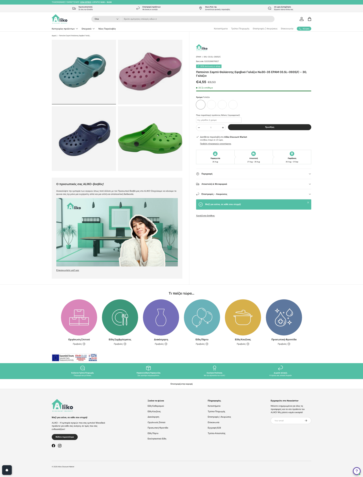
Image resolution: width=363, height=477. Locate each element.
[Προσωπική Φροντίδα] (284, 317)
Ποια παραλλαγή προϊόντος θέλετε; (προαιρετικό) (218, 115)
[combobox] (183, 19)
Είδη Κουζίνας (243, 339)
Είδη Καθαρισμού (156, 406)
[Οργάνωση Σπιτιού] (79, 317)
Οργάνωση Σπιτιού (79, 339)
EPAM (198, 57)
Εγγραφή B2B (214, 427)
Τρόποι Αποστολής (216, 433)
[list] (118, 106)
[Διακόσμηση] (161, 317)
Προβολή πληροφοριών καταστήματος (215, 144)
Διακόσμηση (161, 339)
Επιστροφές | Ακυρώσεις (265, 28)
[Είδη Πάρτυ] (202, 317)
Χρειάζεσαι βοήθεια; (205, 215)
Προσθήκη (269, 127)
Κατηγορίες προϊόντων (63, 28)
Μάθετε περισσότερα (65, 437)
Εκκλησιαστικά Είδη (157, 438)
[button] (309, 19)
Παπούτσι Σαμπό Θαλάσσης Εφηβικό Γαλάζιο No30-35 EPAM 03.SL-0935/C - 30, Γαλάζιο (75, 35)
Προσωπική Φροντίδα (283, 339)
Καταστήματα (221, 28)
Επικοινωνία (287, 28)
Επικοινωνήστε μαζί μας (67, 270)
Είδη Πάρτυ (202, 339)
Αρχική (54, 35)
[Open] (7, 470)
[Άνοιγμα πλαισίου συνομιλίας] (357, 471)
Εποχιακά (86, 28)
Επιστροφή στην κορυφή (182, 384)
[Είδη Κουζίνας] (243, 317)
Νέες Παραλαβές (107, 28)
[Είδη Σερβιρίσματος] (120, 317)
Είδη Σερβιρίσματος (120, 339)
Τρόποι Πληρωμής (240, 28)
